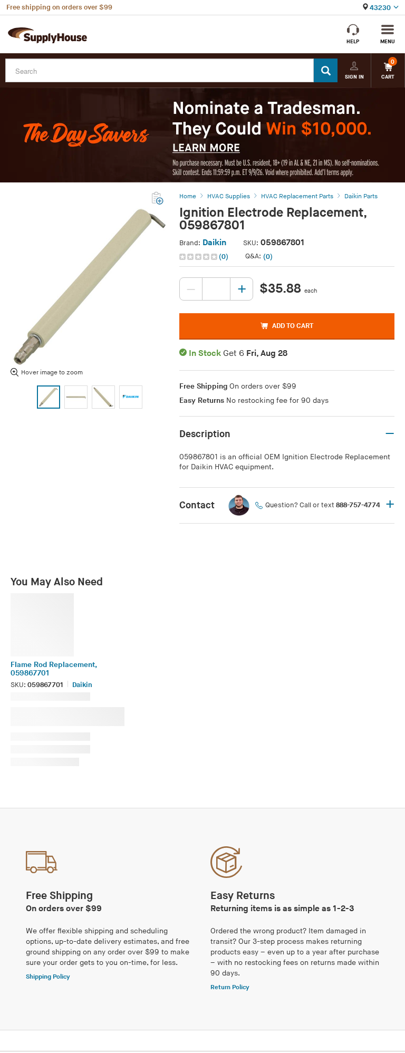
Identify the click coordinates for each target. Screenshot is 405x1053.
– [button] (389, 433)
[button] (204, 257)
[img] (199, 257)
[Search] (326, 70)
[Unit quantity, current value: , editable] (216, 289)
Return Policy (229, 987)
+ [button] (389, 505)
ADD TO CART (292, 326)
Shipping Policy (48, 977)
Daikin (214, 243)
